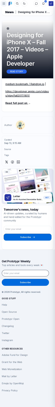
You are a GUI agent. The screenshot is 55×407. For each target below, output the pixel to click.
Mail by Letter (9, 376)
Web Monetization (12, 369)
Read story (16, 71)
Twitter (5, 333)
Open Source (9, 311)
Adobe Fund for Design (15, 355)
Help (4, 304)
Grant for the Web (12, 362)
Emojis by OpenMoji (13, 383)
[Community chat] (36, 4)
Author (8, 125)
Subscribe (25, 237)
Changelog (8, 326)
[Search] (17, 4)
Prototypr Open (10, 318)
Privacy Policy (10, 390)
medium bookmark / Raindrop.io (24, 84)
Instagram (7, 340)
